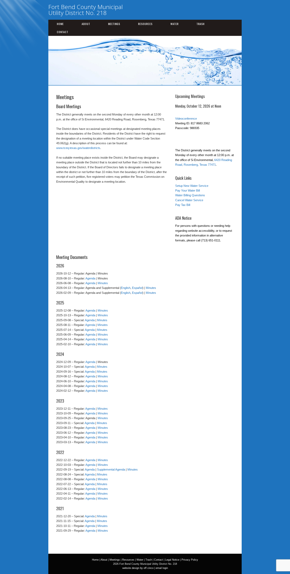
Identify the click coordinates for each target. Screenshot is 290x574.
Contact (62, 32)
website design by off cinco (137, 568)
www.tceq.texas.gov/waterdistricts (78, 148)
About (86, 24)
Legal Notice (172, 559)
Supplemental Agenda (111, 469)
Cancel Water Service (189, 200)
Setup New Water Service (191, 185)
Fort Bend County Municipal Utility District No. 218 (85, 10)
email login (162, 568)
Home (60, 24)
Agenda (90, 278)
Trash (200, 24)
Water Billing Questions (190, 195)
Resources (145, 24)
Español (137, 287)
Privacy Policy (189, 559)
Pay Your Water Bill (187, 190)
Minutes (103, 283)
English (125, 287)
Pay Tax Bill (182, 205)
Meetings (114, 24)
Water (174, 24)
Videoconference (186, 118)
